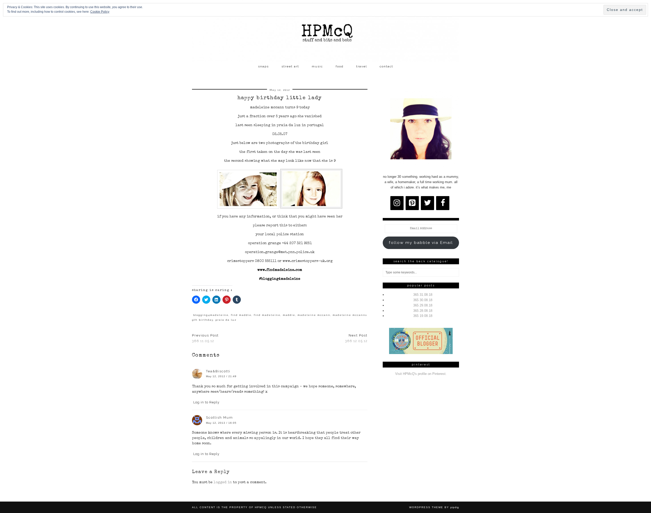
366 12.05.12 (356, 338)
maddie (289, 315)
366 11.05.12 (205, 338)
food (340, 66)
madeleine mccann (314, 315)
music (317, 66)
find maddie (241, 315)
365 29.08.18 (422, 305)
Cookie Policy (99, 11)
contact (386, 66)
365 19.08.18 (422, 316)
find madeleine (267, 315)
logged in (223, 482)
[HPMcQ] (325, 31)
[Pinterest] (412, 203)
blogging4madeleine (211, 315)
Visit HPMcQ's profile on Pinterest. (421, 374)
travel (361, 66)
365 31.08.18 (422, 295)
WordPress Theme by (434, 507)
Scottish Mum (219, 417)
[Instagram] (397, 203)
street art (290, 66)
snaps (263, 66)
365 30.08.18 (422, 300)
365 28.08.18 (422, 311)
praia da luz (225, 319)
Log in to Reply (206, 402)
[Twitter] (427, 203)
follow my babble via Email (421, 242)
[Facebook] (442, 203)
